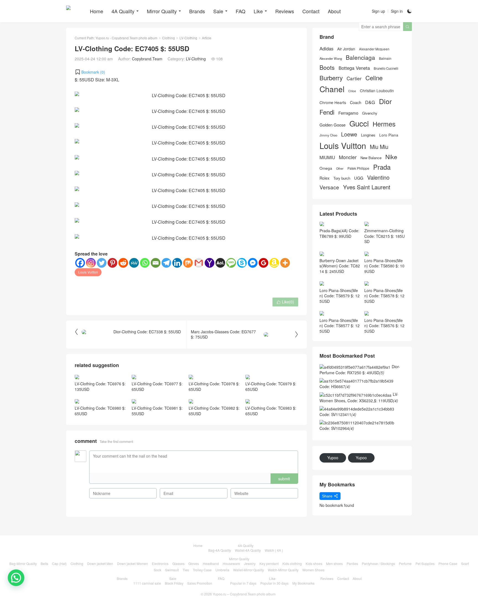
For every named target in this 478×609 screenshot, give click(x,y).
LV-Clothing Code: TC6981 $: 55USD (157, 410)
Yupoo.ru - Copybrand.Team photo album (126, 37)
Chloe (352, 91)
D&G (370, 102)
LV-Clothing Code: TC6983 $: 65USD (270, 410)
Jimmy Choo (328, 135)
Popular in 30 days (274, 583)
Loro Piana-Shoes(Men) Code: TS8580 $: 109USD (384, 266)
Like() (285, 301)
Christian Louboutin (377, 90)
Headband (211, 563)
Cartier (354, 78)
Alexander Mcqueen (374, 49)
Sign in (397, 11)
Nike (391, 157)
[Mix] (188, 263)
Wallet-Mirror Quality (248, 569)
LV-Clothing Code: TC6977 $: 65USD (157, 386)
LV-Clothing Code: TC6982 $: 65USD (214, 410)
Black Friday (174, 583)
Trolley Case (202, 569)
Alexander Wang (330, 58)
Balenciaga (360, 57)
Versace (329, 187)
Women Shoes (313, 569)
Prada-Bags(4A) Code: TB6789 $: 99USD (339, 233)
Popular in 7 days (243, 583)
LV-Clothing (188, 37)
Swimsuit (172, 569)
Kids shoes (314, 563)
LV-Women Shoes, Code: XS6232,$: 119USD (358, 397)
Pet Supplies (425, 563)
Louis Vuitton (88, 272)
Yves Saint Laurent (366, 187)
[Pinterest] (112, 263)
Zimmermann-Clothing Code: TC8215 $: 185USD (384, 236)
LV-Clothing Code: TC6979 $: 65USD (270, 386)
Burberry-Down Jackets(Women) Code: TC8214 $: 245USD (339, 266)
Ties (186, 569)
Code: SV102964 (336, 428)
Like (258, 11)
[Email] (155, 263)
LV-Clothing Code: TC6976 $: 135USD (100, 386)
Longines (368, 135)
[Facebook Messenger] (253, 263)
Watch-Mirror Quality (283, 569)
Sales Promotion (199, 583)
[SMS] (231, 263)
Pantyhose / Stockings (378, 563)
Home (96, 11)
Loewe (349, 134)
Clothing (168, 37)
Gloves (193, 563)
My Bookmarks (303, 583)
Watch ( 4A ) (274, 550)
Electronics (160, 563)
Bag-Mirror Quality (23, 563)
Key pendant (269, 563)
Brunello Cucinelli (386, 68)
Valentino (378, 177)
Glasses (178, 563)
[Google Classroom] (263, 263)
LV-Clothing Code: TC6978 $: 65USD (214, 386)
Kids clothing (292, 563)
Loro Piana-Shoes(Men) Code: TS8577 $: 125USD (339, 326)
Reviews (284, 11)
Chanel (331, 89)
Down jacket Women (132, 563)
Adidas (326, 48)
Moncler (348, 157)
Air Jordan (346, 48)
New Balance (370, 157)
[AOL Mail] (220, 263)
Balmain (385, 58)
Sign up (378, 11)
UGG (358, 178)
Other (340, 168)
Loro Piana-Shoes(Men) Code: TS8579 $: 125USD (339, 296)
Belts (44, 563)
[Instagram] (91, 263)
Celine (374, 77)
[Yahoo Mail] (209, 263)
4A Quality (122, 11)
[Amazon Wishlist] (274, 263)
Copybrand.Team (147, 58)
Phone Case (447, 563)
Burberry (331, 78)
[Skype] (242, 263)
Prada (382, 167)
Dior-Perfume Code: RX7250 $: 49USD (359, 369)
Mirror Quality (162, 11)
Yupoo (332, 457)
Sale (218, 11)
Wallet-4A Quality (248, 550)
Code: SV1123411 (337, 414)
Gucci (359, 123)
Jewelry (250, 563)
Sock (157, 569)
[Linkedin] (177, 263)
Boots (327, 67)
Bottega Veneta (354, 68)
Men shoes (334, 563)
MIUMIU (327, 157)
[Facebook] (80, 263)
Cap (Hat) (59, 563)
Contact (310, 11)
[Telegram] (166, 263)
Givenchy (369, 113)
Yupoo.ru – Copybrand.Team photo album (244, 594)
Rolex (324, 178)
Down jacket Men (100, 563)
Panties (352, 563)
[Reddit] (123, 263)
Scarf (465, 563)
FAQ (240, 11)
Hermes (384, 123)
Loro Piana (388, 135)
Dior (385, 101)
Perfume (405, 563)
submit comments (284, 480)
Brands (197, 11)
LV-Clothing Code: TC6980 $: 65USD (100, 410)
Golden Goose (332, 125)
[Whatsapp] (145, 263)
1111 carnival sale (147, 583)
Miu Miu (379, 146)
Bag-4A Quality (219, 550)
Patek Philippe (358, 168)
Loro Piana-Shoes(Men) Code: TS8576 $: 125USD (384, 326)
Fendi (326, 112)
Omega (325, 168)
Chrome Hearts (332, 102)
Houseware (231, 563)
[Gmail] (199, 263)
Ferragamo (348, 113)
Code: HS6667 (334, 386)
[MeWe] (134, 263)
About (334, 11)
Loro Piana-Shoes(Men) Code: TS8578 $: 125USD (384, 296)
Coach (355, 102)
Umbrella (222, 569)
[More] (285, 263)
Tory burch (341, 178)
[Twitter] (101, 263)
